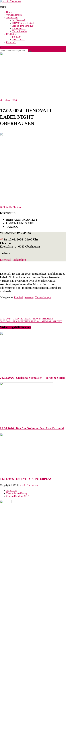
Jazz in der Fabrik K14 (23, 25)
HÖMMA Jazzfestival (23, 23)
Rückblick (11, 34)
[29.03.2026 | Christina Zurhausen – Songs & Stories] (26, 371)
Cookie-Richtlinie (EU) (17, 496)
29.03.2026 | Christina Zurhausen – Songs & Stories (32, 377)
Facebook (11, 42)
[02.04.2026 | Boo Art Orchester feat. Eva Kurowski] (26, 422)
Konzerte (29, 297)
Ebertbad (17, 207)
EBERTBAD (18, 28)
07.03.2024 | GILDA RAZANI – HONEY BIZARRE (26, 318)
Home (9, 12)
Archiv (8, 207)
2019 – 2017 (18, 39)
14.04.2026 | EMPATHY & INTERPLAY (26, 478)
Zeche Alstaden (19, 31)
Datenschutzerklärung (16, 493)
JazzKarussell (18, 20)
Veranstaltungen (14, 14)
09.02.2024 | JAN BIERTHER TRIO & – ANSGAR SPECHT (31, 321)
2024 (2, 207)
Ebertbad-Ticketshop (13, 259)
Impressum (11, 490)
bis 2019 (16, 37)
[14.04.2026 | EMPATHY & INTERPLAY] (26, 473)
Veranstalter (11, 17)
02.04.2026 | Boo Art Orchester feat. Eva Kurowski (32, 428)
